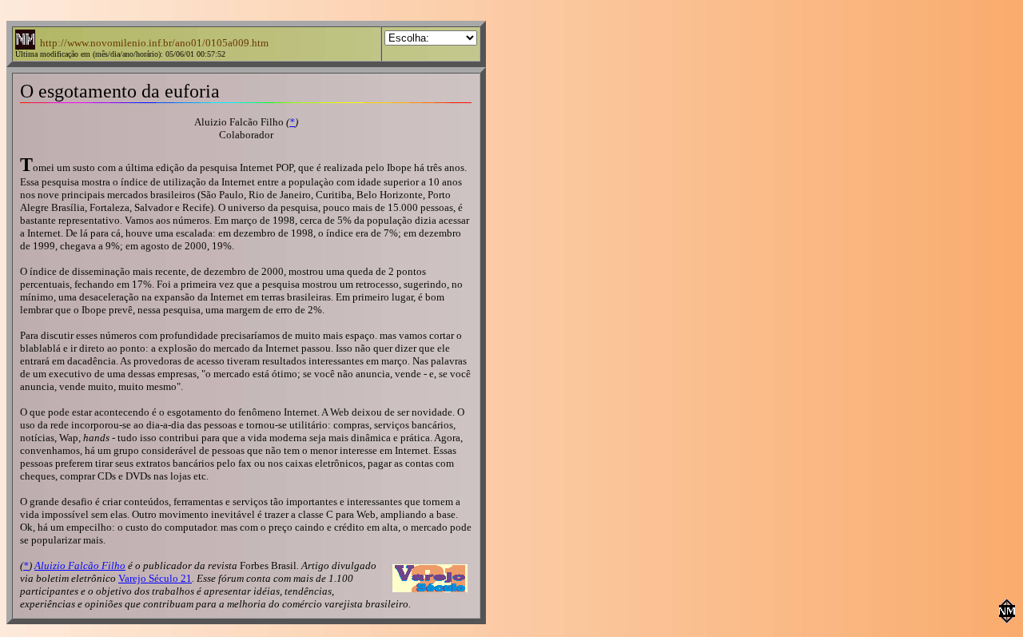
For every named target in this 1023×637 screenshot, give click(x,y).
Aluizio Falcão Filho (79, 565)
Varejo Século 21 (155, 578)
